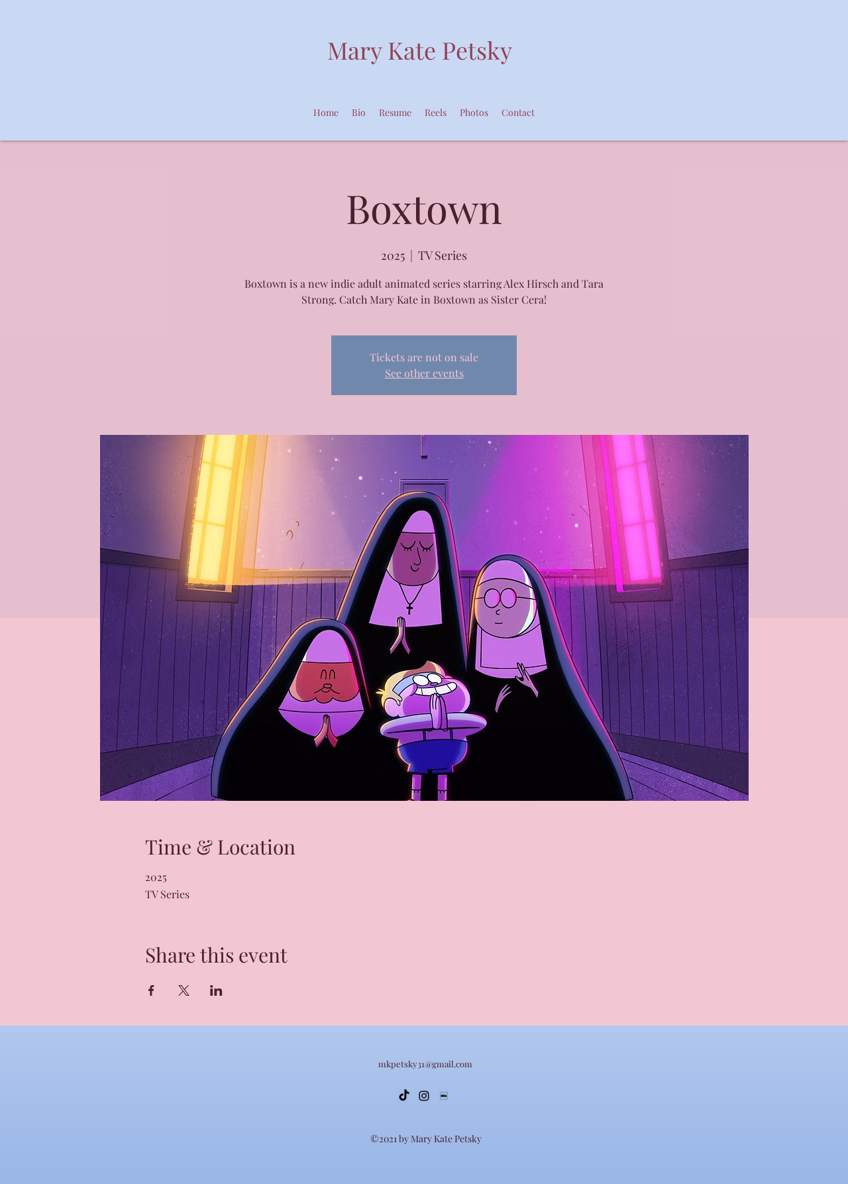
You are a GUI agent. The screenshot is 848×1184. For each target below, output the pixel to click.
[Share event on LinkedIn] (216, 990)
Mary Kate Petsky (419, 50)
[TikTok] (404, 1095)
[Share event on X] (184, 990)
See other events (424, 373)
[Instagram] (424, 1095)
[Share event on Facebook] (151, 990)
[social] (443, 1095)
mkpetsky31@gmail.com (425, 1063)
